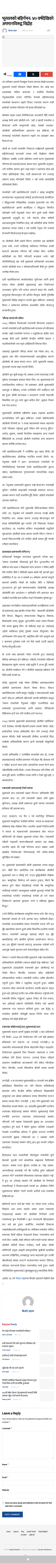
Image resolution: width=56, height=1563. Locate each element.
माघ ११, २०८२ (16, 1350)
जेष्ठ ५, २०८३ (18, 1335)
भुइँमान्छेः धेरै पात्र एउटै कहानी (13, 1368)
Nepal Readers (14, 1549)
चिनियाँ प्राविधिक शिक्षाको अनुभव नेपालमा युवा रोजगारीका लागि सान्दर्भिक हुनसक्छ (19, 1382)
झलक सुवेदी (5, 1372)
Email (5, 1477)
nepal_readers (7, 1335)
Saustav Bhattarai (45, 1549)
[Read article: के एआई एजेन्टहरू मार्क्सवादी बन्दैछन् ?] (46, 1334)
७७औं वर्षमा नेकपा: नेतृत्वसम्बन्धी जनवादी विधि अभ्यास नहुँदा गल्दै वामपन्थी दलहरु (19, 1394)
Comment (7, 1428)
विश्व (22, 1531)
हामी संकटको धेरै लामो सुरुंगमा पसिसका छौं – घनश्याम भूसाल (19, 1345)
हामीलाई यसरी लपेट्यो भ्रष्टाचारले (14, 1355)
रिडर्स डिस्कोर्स (42, 1531)
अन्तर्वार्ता (23, 1534)
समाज (8, 1531)
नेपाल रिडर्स (5, 1387)
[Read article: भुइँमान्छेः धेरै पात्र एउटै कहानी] (46, 1372)
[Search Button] (52, 6)
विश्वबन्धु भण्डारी (6, 1399)
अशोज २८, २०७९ (27, 30)
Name (5, 1464)
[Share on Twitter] (33, 74)
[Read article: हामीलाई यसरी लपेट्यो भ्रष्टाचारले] (46, 1359)
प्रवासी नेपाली (31, 1531)
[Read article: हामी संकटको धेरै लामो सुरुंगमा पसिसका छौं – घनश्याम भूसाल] (46, 1347)
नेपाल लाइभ (21, 1278)
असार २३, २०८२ (15, 1372)
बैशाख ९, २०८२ (17, 1399)
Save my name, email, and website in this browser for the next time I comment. (28, 1504)
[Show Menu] (3, 6)
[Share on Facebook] (20, 74)
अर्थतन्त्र (15, 1531)
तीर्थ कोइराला (5, 1359)
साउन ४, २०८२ (16, 1359)
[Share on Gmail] (46, 74)
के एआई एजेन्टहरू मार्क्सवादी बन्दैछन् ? (16, 1331)
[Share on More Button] (28, 1559)
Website (5, 1490)
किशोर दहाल (12, 30)
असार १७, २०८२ (15, 1387)
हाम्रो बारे (32, 1534)
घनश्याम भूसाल (6, 1350)
